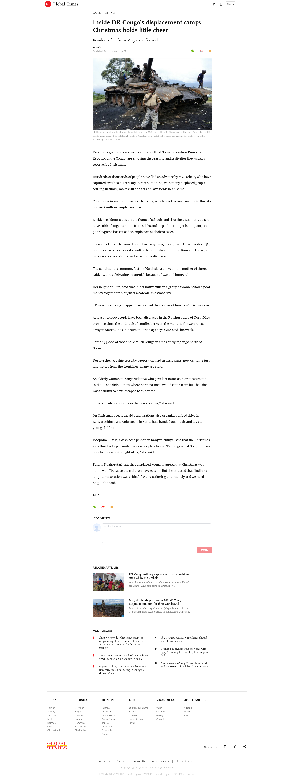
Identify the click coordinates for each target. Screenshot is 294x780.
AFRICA (110, 12)
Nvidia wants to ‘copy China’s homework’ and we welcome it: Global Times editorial (185, 664)
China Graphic (54, 730)
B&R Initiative (81, 726)
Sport (186, 715)
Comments (80, 719)
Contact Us (138, 761)
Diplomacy (52, 715)
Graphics (161, 711)
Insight (78, 711)
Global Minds (109, 715)
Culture (133, 715)
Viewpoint (107, 726)
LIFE (132, 700)
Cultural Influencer (138, 707)
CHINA (51, 700)
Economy (79, 715)
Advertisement (160, 761)
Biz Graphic (80, 730)
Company (80, 722)
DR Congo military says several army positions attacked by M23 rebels (159, 576)
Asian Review (109, 719)
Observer (106, 711)
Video (159, 707)
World (187, 711)
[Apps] (219, 4)
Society (51, 711)
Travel (132, 722)
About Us (104, 761)
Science (51, 722)
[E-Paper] (214, 4)
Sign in (230, 4)
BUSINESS (81, 700)
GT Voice (79, 707)
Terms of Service (185, 761)
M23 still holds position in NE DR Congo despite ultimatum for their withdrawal (155, 602)
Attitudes (133, 711)
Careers (121, 761)
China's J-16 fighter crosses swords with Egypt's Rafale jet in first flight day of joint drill (185, 652)
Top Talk (106, 722)
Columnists (108, 730)
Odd (49, 726)
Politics (51, 707)
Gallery (159, 715)
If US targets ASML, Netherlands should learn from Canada (184, 639)
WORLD (98, 12)
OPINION (108, 700)
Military (51, 719)
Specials (160, 719)
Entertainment (136, 719)
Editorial (106, 707)
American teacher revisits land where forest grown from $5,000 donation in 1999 (123, 657)
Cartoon (106, 734)
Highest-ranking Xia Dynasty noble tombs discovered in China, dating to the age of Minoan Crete (122, 670)
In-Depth (188, 707)
